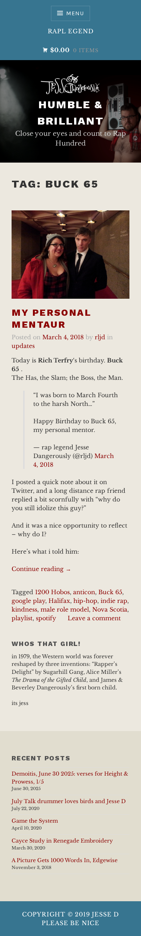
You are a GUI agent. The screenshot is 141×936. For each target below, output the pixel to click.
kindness (24, 609)
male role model (64, 609)
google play (28, 600)
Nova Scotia (109, 609)
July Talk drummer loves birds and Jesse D (69, 801)
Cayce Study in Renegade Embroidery (62, 841)
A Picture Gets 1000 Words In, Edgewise (65, 860)
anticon (84, 592)
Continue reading (41, 569)
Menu (75, 13)
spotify (46, 618)
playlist (22, 618)
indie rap (114, 600)
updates (23, 345)
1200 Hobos (52, 592)
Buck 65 (110, 592)
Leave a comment (94, 618)
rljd (100, 337)
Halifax (59, 600)
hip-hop (85, 600)
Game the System (35, 821)
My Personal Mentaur (51, 318)
